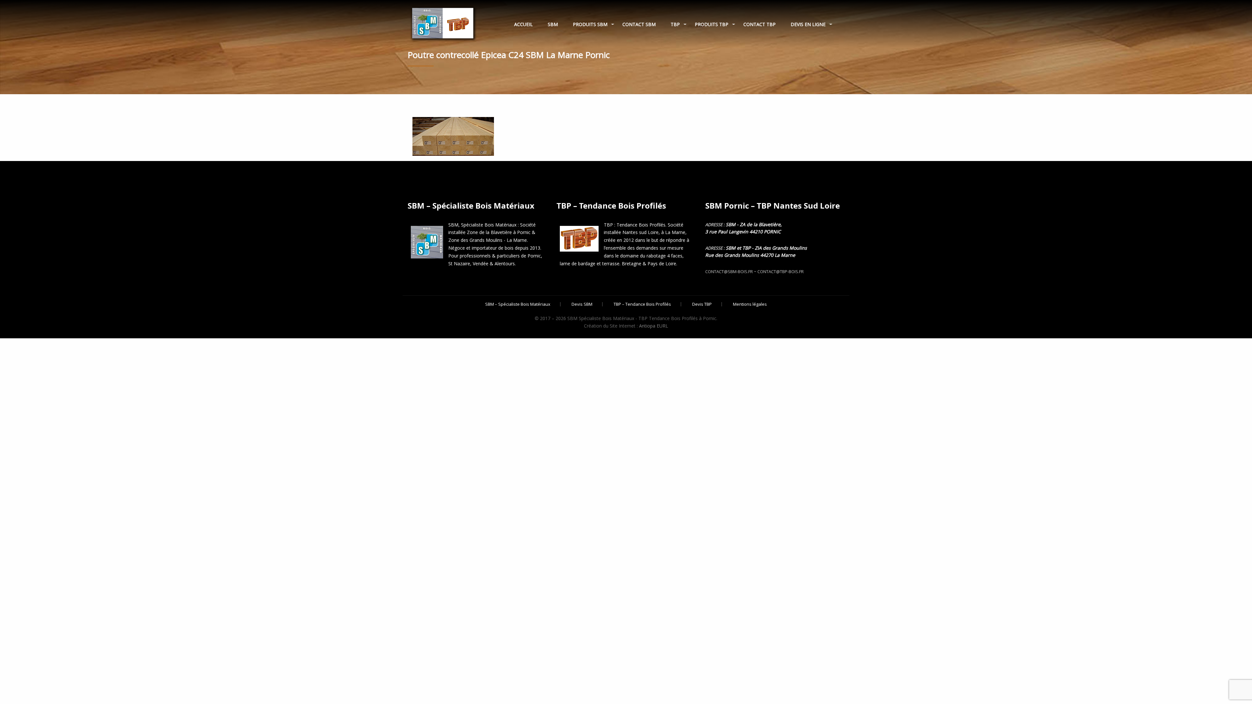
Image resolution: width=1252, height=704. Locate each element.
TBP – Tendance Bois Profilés (642, 304)
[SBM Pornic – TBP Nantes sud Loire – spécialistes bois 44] (442, 21)
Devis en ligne (808, 24)
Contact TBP (759, 24)
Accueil (523, 24)
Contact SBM (639, 24)
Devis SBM (582, 304)
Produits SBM (590, 24)
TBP (675, 24)
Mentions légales (750, 304)
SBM (553, 24)
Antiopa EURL (653, 326)
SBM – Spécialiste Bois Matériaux (517, 304)
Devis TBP (702, 304)
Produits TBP (711, 24)
